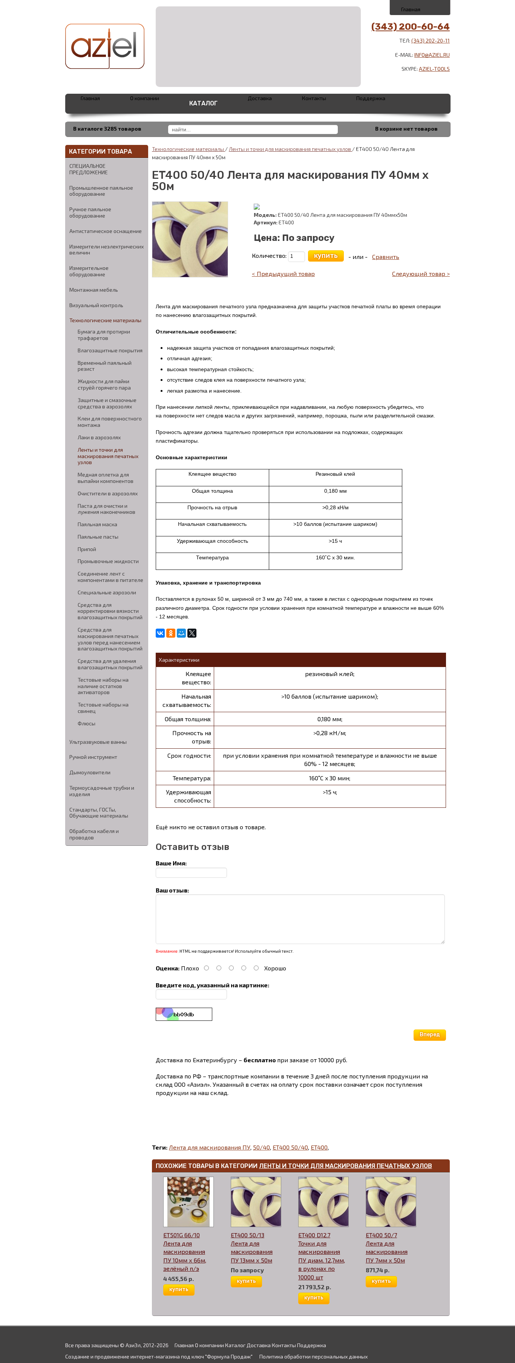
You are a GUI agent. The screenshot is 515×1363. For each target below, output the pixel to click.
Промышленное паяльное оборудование (101, 190)
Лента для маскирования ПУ (209, 1147)
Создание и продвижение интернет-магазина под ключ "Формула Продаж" (159, 1356)
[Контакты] (420, 7)
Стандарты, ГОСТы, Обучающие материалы (98, 812)
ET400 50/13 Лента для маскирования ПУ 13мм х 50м (252, 1247)
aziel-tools (434, 68)
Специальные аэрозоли (107, 592)
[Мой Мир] (181, 633)
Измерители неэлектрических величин (106, 249)
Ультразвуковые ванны (98, 742)
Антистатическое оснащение (105, 231)
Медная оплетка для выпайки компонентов (105, 478)
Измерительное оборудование (89, 271)
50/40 (261, 1147)
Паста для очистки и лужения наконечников (106, 509)
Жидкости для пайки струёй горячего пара (104, 384)
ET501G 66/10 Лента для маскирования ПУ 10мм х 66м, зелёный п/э (184, 1251)
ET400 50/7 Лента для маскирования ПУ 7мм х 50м (387, 1247)
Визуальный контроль (96, 305)
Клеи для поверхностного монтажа (110, 422)
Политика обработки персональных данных (313, 1356)
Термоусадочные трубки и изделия (101, 790)
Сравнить (385, 256)
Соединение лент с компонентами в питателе (110, 577)
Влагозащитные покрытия (110, 350)
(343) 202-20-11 (430, 40)
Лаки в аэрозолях (99, 437)
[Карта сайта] (437, 7)
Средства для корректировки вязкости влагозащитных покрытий (110, 611)
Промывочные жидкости (108, 561)
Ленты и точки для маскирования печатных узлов (108, 456)
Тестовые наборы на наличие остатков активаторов (103, 686)
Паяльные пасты (98, 537)
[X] (191, 633)
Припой (87, 549)
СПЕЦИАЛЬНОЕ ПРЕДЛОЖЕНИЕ (88, 169)
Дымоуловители (89, 772)
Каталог (203, 103)
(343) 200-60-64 (410, 26)
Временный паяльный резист (105, 366)
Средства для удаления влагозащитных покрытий (110, 664)
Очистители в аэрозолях (108, 493)
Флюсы (86, 723)
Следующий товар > (421, 273)
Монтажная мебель (93, 289)
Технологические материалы (105, 320)
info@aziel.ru (432, 55)
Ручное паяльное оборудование (90, 212)
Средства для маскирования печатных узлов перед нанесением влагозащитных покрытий (110, 639)
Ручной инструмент (93, 757)
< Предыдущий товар (283, 273)
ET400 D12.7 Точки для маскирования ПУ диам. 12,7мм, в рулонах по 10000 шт (321, 1256)
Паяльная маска (97, 524)
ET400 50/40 (290, 1147)
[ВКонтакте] (160, 633)
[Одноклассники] (170, 633)
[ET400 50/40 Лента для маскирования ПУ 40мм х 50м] (190, 238)
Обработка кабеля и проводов (94, 834)
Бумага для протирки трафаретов (104, 335)
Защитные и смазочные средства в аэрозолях (107, 403)
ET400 (319, 1147)
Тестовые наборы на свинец (103, 708)
